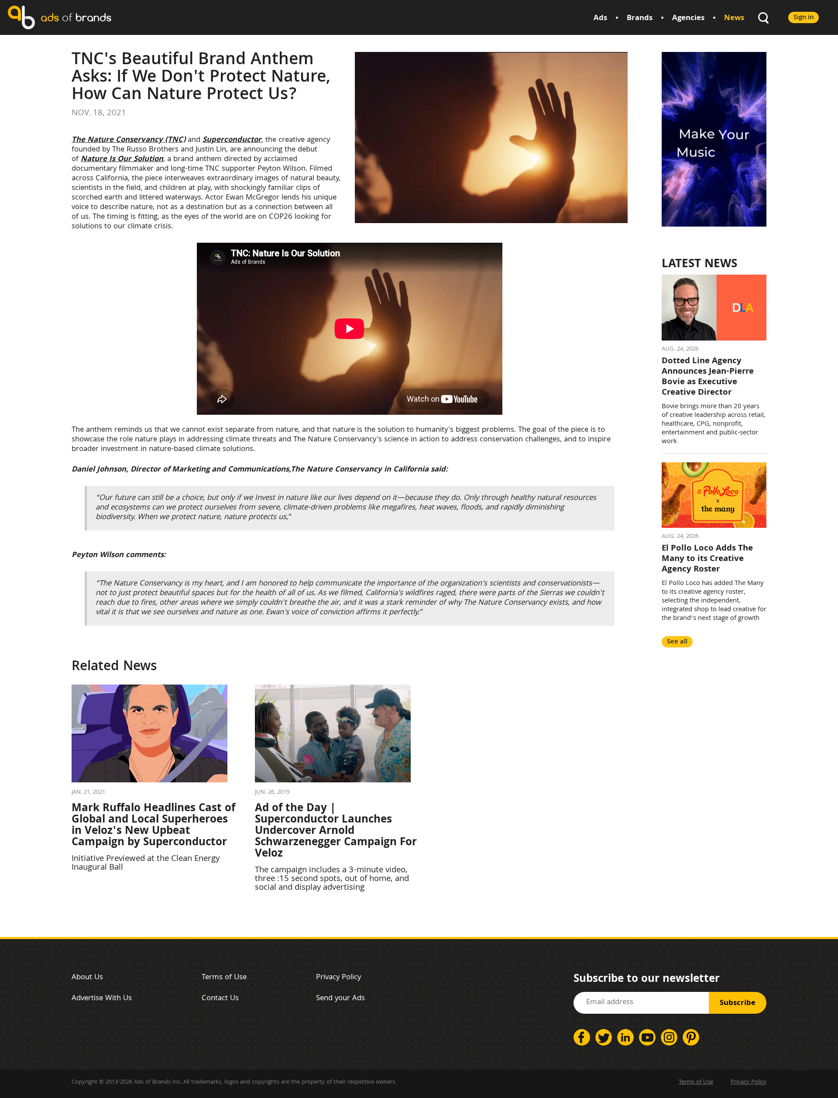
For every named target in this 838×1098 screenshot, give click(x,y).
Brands (640, 18)
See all (677, 642)
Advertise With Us (102, 998)
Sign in (803, 17)
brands (76, 17)
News (734, 18)
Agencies (688, 18)
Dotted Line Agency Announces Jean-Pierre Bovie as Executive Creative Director (708, 377)
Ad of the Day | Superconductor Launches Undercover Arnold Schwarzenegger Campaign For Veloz (336, 832)
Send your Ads (340, 998)
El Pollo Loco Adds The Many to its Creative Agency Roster (707, 559)
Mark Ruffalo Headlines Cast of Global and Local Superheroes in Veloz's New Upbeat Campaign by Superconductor (153, 826)
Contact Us (220, 998)
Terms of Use (224, 977)
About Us (87, 977)
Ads (600, 18)
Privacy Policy (338, 977)
